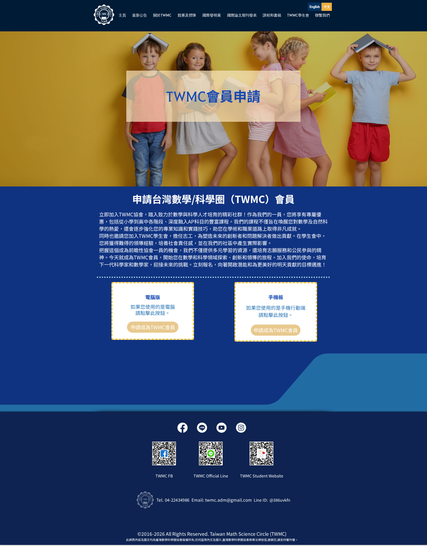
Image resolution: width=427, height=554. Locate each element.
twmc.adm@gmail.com (228, 500)
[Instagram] (241, 428)
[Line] (202, 428)
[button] (139, 15)
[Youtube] (221, 428)
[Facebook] (182, 428)
